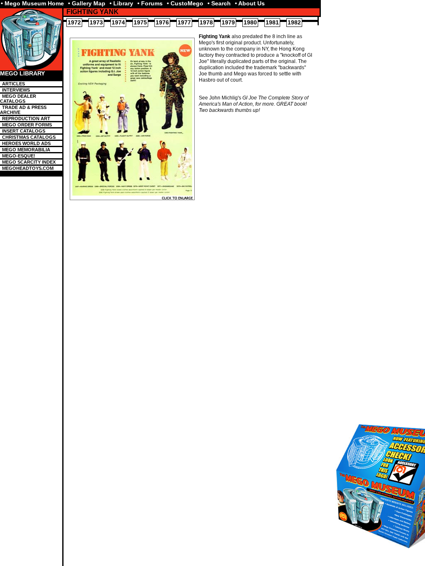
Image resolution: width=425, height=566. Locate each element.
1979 (228, 22)
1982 (294, 22)
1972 (74, 22)
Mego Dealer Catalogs (18, 99)
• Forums (150, 3)
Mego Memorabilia (26, 149)
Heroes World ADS (26, 143)
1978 (206, 22)
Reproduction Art (26, 118)
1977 (184, 22)
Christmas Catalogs (29, 137)
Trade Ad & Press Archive (23, 110)
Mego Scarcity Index (29, 162)
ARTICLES (13, 83)
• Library (121, 3)
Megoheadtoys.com (28, 168)
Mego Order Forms (27, 124)
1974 (118, 22)
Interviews (16, 89)
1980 (250, 22)
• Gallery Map (86, 3)
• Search (219, 3)
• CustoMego (185, 3)
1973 (96, 22)
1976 (162, 22)
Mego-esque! (18, 155)
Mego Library (22, 73)
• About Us (250, 3)
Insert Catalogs (23, 130)
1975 (140, 22)
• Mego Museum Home (32, 3)
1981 (272, 22)
